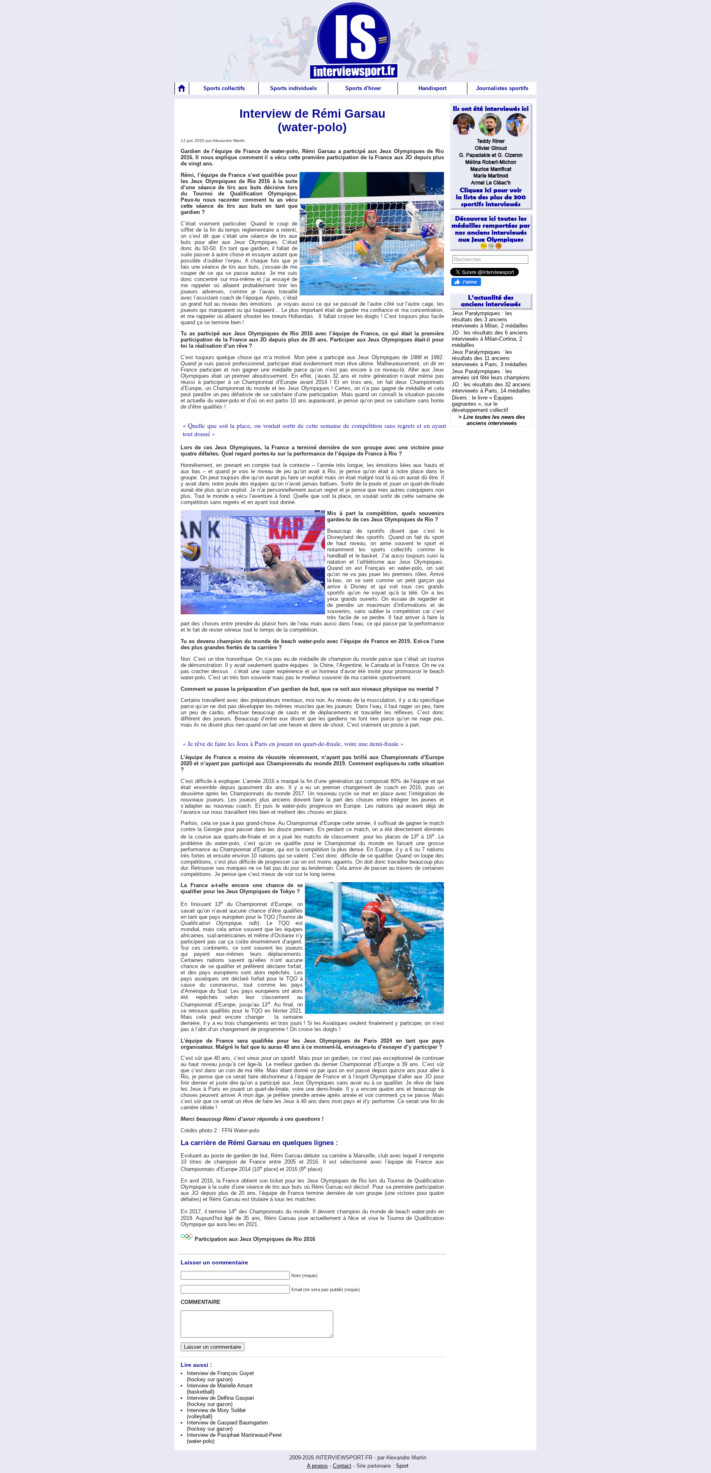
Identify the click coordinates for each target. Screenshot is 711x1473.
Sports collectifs (224, 88)
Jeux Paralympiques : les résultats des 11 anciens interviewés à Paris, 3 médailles (489, 358)
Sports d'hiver (363, 88)
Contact (342, 1466)
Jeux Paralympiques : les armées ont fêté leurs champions (491, 374)
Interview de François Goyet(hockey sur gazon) (220, 1376)
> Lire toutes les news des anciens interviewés (491, 420)
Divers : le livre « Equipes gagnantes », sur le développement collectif (482, 404)
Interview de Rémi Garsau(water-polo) (312, 120)
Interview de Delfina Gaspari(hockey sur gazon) (220, 1401)
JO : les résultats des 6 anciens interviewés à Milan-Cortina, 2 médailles (490, 339)
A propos (317, 1466)
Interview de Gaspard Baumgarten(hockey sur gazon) (227, 1426)
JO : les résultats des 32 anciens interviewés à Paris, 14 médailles (491, 387)
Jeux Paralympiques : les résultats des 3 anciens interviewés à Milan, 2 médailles (490, 319)
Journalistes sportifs (502, 88)
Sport (402, 1466)
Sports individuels (293, 88)
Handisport (432, 88)
